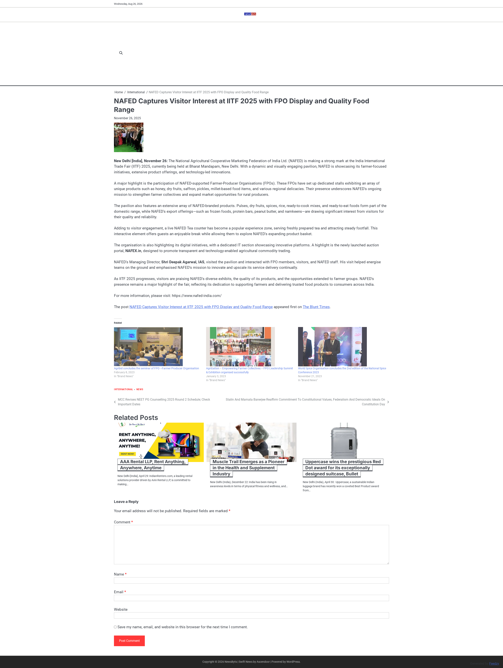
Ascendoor (263, 661)
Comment (123, 522)
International (123, 389)
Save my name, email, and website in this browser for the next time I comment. (182, 627)
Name (120, 574)
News (139, 389)
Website (121, 609)
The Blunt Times (316, 307)
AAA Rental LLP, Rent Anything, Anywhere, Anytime (153, 464)
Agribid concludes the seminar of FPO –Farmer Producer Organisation (156, 368)
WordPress (293, 661)
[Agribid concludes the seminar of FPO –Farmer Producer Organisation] (158, 346)
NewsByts (231, 661)
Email (120, 592)
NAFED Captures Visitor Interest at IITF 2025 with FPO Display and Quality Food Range (201, 307)
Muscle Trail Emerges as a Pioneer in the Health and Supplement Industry (249, 467)
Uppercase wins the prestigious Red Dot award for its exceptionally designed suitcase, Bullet (343, 467)
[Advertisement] (258, 53)
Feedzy (494, 663)
